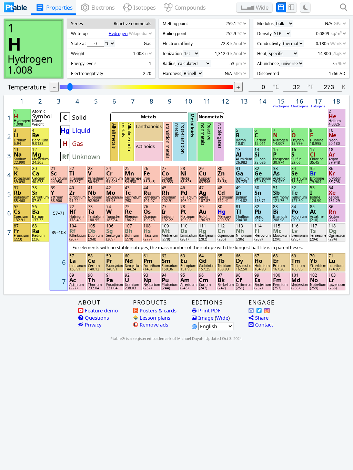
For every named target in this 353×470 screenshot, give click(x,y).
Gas (77, 143)
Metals (148, 117)
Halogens (318, 106)
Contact (264, 324)
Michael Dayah (190, 338)
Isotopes (144, 7)
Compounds (190, 7)
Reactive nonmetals (206, 134)
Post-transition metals (180, 138)
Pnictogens (281, 106)
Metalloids (192, 125)
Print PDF (209, 310)
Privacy (93, 324)
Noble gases (220, 135)
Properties (59, 7)
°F (310, 86)
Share (262, 317)
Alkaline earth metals (126, 137)
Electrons (103, 7)
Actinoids (145, 146)
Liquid (81, 130)
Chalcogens (299, 106)
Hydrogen (30, 58)
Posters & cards (158, 310)
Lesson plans (152, 317)
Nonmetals (211, 117)
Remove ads (154, 324)
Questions (97, 317)
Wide (222, 317)
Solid (79, 117)
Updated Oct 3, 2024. (224, 338)
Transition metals (168, 140)
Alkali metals (114, 136)
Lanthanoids (149, 126)
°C (276, 86)
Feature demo (101, 310)
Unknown (86, 156)
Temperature (27, 87)
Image (205, 317)
